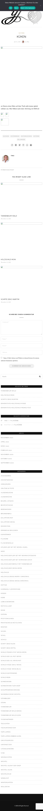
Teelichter (5, 723)
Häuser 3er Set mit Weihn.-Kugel (14, 547)
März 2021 (5, 446)
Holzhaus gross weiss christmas (14, 581)
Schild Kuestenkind (9, 673)
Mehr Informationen (27, 8)
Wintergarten (7, 782)
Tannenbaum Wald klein (11, 715)
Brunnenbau (6, 513)
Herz (3, 551)
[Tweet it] (19, 145)
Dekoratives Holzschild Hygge (13, 403)
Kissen (3, 593)
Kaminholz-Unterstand (10, 589)
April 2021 (5, 442)
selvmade (21, 139)
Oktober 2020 (6, 458)
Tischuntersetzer (8, 728)
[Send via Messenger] (15, 145)
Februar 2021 (6, 450)
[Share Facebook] (12, 145)
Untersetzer (6, 744)
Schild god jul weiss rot (11, 660)
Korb (3, 597)
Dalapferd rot (7, 518)
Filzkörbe (14, 420)
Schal (3, 635)
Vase (3, 753)
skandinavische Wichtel (11, 694)
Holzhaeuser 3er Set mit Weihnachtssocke (18, 555)
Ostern (21, 33)
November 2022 (7, 437)
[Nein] (40, 5)
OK (11, 8)
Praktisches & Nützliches (11, 623)
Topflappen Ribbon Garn (11, 736)
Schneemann (6, 681)
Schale (4, 639)
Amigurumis (6, 484)
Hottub (4, 585)
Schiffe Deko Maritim (10, 299)
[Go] (40, 376)
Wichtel (4, 761)
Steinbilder (5, 698)
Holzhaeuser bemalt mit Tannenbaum (16, 564)
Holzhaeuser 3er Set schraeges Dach (16, 560)
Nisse (3, 610)
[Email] (30, 145)
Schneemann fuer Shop (10, 686)
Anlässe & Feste (7, 488)
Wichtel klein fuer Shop (11, 765)
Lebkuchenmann (7, 602)
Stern (3, 702)
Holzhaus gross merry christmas (15, 576)
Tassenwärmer (7, 719)
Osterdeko (15, 136)
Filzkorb (4, 539)
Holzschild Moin (8, 259)
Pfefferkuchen (7, 618)
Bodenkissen (6, 509)
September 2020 (7, 463)
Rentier (4, 627)
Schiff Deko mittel (8, 648)
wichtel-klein (6, 770)
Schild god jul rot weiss (11, 656)
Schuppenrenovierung (10, 690)
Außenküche (6, 497)
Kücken (6, 136)
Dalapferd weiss (8, 522)
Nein (16, 8)
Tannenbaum (6, 707)
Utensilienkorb (7, 749)
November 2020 (7, 454)
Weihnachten (6, 757)
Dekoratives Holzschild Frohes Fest (16, 407)
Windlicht (5, 778)
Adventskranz (7, 480)
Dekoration (5, 526)
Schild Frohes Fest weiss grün (13, 652)
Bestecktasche (7, 505)
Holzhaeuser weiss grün (11, 568)
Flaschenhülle (7, 543)
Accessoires (6, 476)
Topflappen (5, 732)
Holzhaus (5, 572)
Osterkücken (26, 136)
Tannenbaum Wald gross (11, 711)
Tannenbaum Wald (9, 216)
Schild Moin (5, 677)
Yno (12, 155)
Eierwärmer (6, 534)
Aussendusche (7, 492)
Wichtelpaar (6, 774)
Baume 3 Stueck (7, 501)
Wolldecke (5, 786)
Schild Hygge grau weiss (11, 665)
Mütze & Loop (6, 606)
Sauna (3, 631)
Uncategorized (7, 740)
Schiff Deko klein (8, 644)
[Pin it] (23, 145)
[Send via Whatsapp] (27, 145)
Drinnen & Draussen (9, 530)
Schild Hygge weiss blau (11, 669)
